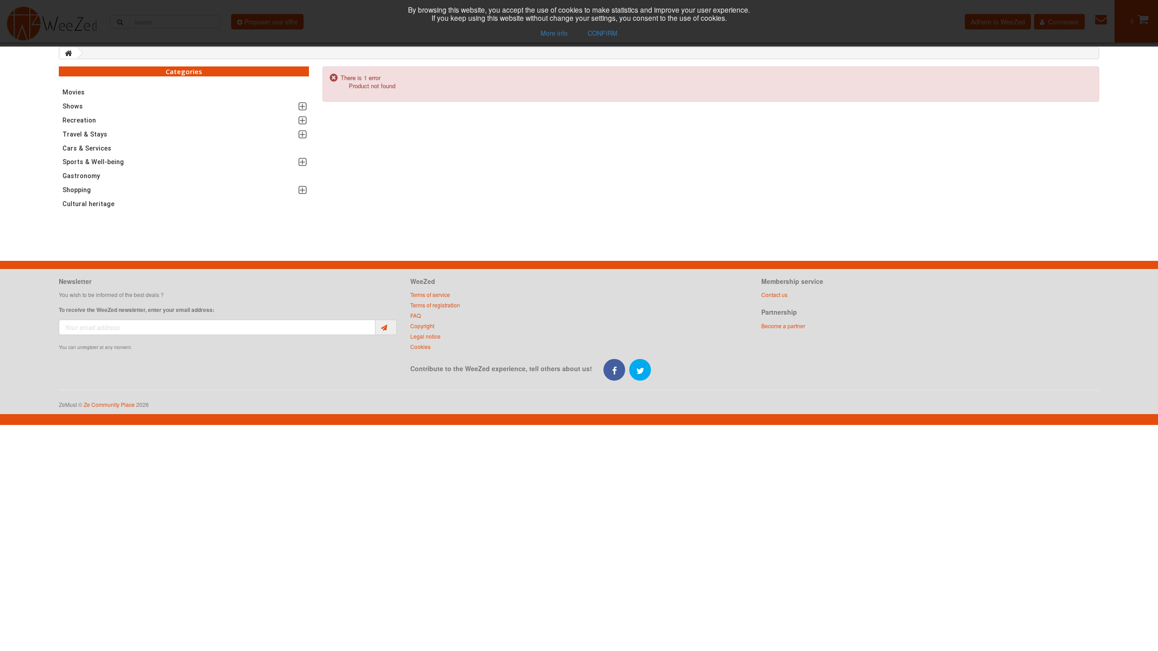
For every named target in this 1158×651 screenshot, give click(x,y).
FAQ (415, 315)
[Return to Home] (68, 53)
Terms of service (430, 294)
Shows (72, 106)
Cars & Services (86, 148)
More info (554, 33)
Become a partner (783, 326)
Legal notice (425, 336)
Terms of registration (435, 305)
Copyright (422, 326)
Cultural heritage (88, 204)
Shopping (76, 189)
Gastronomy (81, 175)
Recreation (79, 120)
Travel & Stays (84, 134)
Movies (73, 92)
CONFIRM (602, 33)
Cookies (420, 346)
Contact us (774, 294)
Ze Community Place (109, 404)
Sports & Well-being (93, 161)
